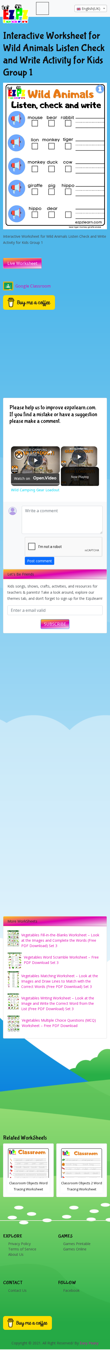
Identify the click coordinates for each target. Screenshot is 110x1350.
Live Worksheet (22, 263)
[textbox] (91, 8)
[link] (19, 454)
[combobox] (90, 8)
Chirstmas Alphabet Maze (82, 1183)
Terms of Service (22, 1249)
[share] (49, 452)
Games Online (74, 1249)
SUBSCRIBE (55, 624)
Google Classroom (33, 286)
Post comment (39, 560)
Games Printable (77, 1243)
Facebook (71, 1290)
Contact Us (17, 1290)
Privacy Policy (19, 1243)
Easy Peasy (89, 1343)
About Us (16, 1254)
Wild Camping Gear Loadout (34, 454)
